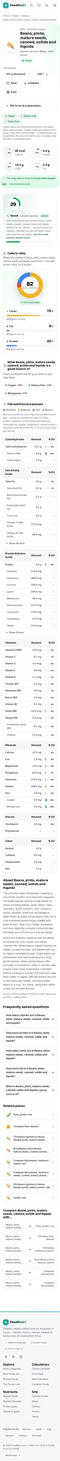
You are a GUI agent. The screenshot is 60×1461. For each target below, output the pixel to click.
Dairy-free (13, 121)
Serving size (10, 68)
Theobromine (12, 862)
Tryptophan (13, 618)
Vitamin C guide (11, 1411)
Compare (33, 82)
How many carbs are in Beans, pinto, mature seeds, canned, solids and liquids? (28, 1054)
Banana (26, 1429)
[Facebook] (6, 1357)
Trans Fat (12, 515)
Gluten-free (29, 116)
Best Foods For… (12, 1374)
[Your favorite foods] (39, 5)
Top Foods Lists (11, 1384)
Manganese (13, 806)
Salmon (23, 1435)
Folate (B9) (11, 711)
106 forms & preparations (25, 105)
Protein (9, 564)
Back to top (11, 1455)
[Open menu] (55, 5)
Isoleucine (12, 578)
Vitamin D (10, 663)
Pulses (15, 16)
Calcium (9, 752)
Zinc (7, 793)
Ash (7, 868)
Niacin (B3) (11, 697)
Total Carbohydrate (16, 446)
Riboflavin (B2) (13, 690)
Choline (11, 735)
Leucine (11, 584)
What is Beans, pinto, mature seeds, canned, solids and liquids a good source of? (28, 1090)
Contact (36, 1406)
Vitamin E (10, 670)
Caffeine (10, 855)
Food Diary (37, 1374)
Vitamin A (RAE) (13, 650)
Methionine (13, 598)
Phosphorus (11, 772)
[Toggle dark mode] (47, 5)
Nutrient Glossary (12, 1401)
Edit (4, 184)
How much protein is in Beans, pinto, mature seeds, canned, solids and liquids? (28, 1036)
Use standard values (20, 184)
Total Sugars (14, 460)
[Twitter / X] (13, 1357)
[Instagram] (21, 1357)
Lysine (10, 591)
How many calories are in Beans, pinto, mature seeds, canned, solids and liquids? (27, 1019)
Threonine (12, 612)
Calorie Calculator (41, 1368)
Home (6, 16)
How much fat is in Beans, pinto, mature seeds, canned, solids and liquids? (26, 1072)
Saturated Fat (14, 488)
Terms (35, 1416)
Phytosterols (12, 831)
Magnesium (11, 766)
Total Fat (10, 481)
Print (13, 92)
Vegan (11, 116)
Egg (49, 1429)
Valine (10, 625)
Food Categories (12, 1368)
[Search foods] (31, 5)
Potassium (10, 779)
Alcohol (9, 848)
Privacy (36, 1411)
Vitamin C (10, 656)
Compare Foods (40, 1384)
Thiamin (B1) (11, 684)
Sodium (9, 786)
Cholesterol (11, 824)
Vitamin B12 (11, 717)
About (35, 1401)
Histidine (12, 571)
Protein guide (10, 1406)
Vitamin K (10, 677)
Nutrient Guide (10, 1396)
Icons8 (15, 1448)
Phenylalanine (14, 605)
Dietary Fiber (14, 453)
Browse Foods (10, 1379)
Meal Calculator (40, 1379)
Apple (39, 1429)
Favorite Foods (40, 1396)
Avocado (37, 1435)
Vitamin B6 (11, 704)
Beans (25, 16)
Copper (11, 800)
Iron (7, 759)
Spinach (9, 1435)
